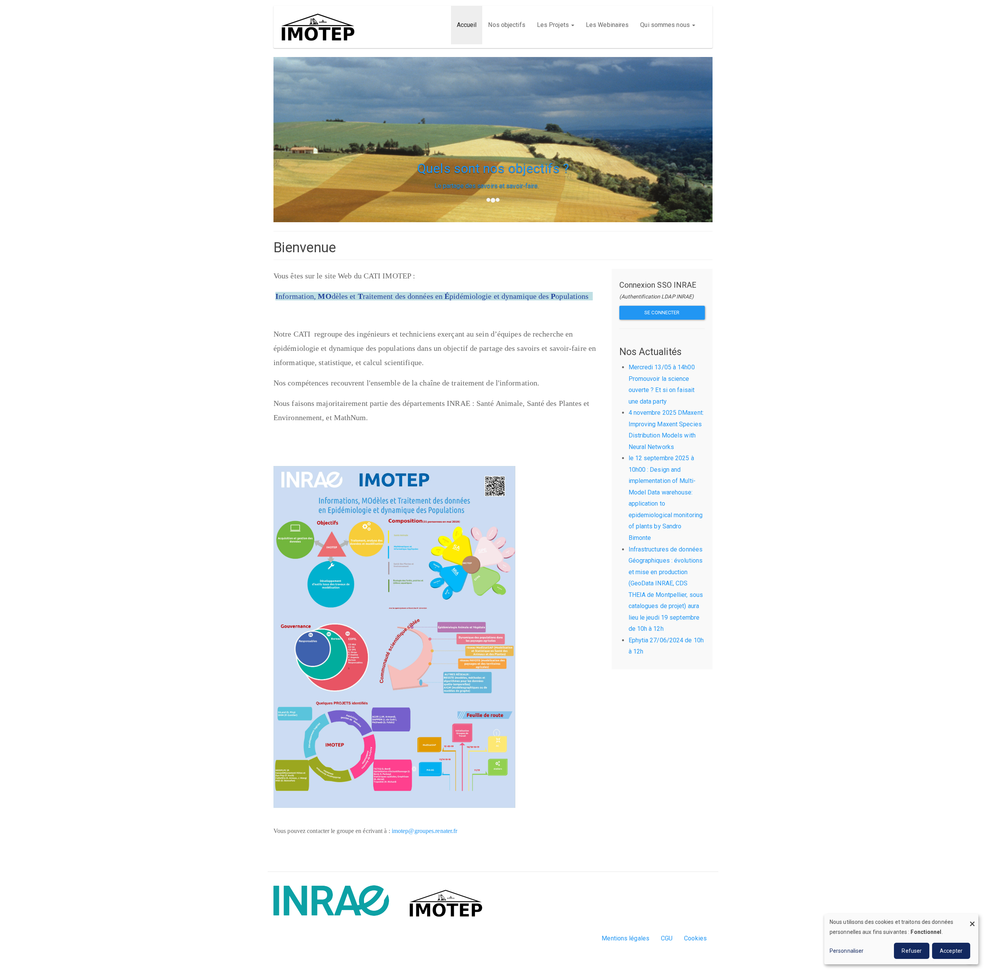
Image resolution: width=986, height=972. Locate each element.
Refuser (912, 951)
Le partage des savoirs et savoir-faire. (493, 185)
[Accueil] (320, 27)
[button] (301, 163)
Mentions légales (625, 938)
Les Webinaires (607, 24)
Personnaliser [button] (847, 951)
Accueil (467, 24)
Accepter (951, 951)
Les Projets (553, 24)
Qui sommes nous (665, 24)
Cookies (695, 938)
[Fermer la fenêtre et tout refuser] (972, 918)
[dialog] (901, 939)
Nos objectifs (506, 24)
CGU (666, 938)
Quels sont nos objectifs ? (493, 168)
